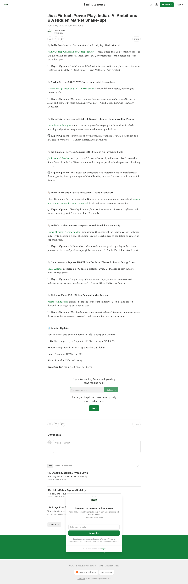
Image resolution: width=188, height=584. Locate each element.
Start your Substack (87, 572)
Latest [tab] (57, 466)
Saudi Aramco (55, 269)
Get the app (106, 572)
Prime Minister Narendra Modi (64, 232)
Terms (100, 566)
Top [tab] (50, 466)
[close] (119, 497)
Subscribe (167, 4)
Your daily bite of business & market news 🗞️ (67, 476)
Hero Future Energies (59, 125)
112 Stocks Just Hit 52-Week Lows (67, 472)
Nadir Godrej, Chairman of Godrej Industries (72, 52)
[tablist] (60, 465)
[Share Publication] (156, 4)
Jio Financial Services (58, 158)
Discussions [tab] (67, 466)
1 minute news (59, 30)
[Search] (150, 4)
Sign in (180, 4)
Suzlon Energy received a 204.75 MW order (70, 89)
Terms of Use (106, 539)
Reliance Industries (57, 302)
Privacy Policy (113, 541)
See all (52, 524)
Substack (81, 578)
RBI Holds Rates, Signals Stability (66, 490)
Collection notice (111, 566)
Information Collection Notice (93, 541)
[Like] (50, 38)
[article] (94, 477)
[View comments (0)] (56, 38)
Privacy (93, 566)
